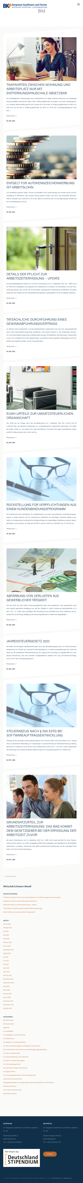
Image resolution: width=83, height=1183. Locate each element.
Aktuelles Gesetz (8, 1020)
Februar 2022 (7, 942)
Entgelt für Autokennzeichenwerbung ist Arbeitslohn (20, 901)
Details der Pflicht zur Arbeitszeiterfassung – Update (19, 905)
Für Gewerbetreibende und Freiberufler (16, 1057)
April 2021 (6, 968)
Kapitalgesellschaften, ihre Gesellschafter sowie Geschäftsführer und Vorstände (28, 1082)
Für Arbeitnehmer (9, 1038)
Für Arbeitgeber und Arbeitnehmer (14, 1035)
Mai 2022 (6, 935)
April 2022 (6, 939)
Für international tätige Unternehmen (15, 1068)
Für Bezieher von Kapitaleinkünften (14, 1042)
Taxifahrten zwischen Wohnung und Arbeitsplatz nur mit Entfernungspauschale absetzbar (38, 89)
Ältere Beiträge (10, 876)
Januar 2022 (7, 946)
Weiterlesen (10, 116)
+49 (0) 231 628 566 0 (14, 1142)
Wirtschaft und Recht (10, 1093)
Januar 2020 (7, 997)
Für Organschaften (9, 1071)
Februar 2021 (7, 975)
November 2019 (8, 1005)
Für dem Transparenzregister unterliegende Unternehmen (22, 1046)
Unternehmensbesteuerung (12, 1090)
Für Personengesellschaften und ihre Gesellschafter (19, 1075)
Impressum (67, 1178)
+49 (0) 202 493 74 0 (54, 1142)
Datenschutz (57, 1178)
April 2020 (6, 986)
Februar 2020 (7, 994)
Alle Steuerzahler (8, 1024)
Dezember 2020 (8, 979)
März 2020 (6, 990)
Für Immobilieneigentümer (12, 1064)
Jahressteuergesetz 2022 (28, 641)
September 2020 (8, 983)
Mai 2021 (6, 964)
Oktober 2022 (7, 928)
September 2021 (8, 950)
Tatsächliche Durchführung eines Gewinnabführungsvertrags (22, 908)
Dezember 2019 (8, 1001)
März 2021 (6, 972)
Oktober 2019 (7, 1008)
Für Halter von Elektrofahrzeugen (14, 1060)
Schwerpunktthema (9, 1086)
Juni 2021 (6, 961)
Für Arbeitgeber (8, 1031)
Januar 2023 (7, 924)
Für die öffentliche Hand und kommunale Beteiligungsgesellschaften (25, 1049)
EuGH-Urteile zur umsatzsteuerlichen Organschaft (19, 912)
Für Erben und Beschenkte (11, 1053)
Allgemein (6, 1027)
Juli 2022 (5, 931)
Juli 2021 (5, 957)
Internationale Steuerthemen (12, 1079)
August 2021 (7, 953)
